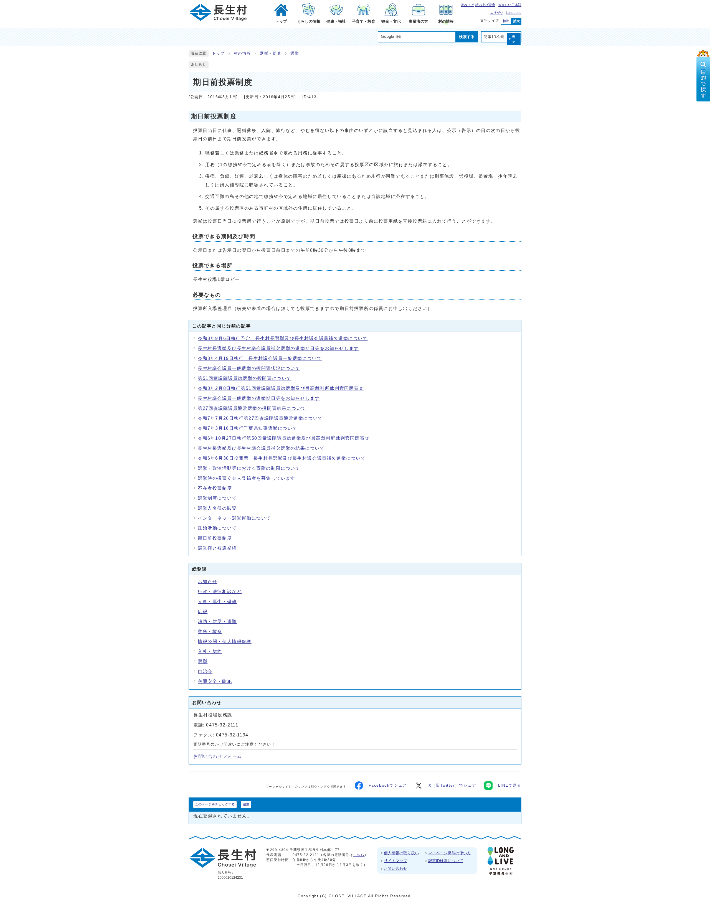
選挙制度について (217, 498)
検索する (467, 36)
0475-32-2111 (306, 855)
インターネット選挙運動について (234, 518)
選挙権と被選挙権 (217, 548)
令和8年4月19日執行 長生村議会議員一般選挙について (260, 358)
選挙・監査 (271, 53)
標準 (506, 21)
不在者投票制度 (215, 488)
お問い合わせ (395, 868)
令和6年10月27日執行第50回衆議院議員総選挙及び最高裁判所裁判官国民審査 (284, 438)
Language (513, 13)
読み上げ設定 (485, 5)
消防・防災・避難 (217, 621)
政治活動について (217, 528)
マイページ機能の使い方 (449, 853)
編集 (246, 804)
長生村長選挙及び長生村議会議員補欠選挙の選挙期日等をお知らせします (278, 348)
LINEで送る (509, 785)
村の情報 (242, 53)
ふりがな (496, 13)
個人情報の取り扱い (401, 853)
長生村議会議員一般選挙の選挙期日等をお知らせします (259, 398)
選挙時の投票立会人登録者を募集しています (246, 478)
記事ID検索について (445, 860)
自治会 (205, 671)
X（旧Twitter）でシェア (452, 785)
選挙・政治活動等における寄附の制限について (249, 468)
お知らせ (207, 581)
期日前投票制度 (215, 538)
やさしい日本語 (509, 5)
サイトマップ (395, 860)
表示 (514, 39)
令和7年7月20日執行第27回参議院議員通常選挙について (260, 418)
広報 (202, 611)
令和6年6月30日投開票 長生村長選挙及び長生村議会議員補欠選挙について (282, 458)
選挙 (294, 53)
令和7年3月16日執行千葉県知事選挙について (247, 428)
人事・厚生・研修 (217, 601)
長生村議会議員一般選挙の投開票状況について (249, 368)
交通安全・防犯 (215, 681)
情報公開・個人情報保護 (225, 641)
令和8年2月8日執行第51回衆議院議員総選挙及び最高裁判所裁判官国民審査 (281, 388)
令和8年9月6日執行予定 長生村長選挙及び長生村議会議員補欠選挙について (283, 338)
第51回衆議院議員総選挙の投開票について (244, 378)
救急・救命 (210, 631)
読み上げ (467, 5)
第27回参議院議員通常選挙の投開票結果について (252, 408)
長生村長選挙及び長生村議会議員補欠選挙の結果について (261, 448)
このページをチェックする (215, 804)
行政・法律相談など (220, 591)
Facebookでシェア (388, 785)
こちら (359, 855)
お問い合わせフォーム (217, 756)
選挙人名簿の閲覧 (217, 508)
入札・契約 (210, 651)
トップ (218, 53)
